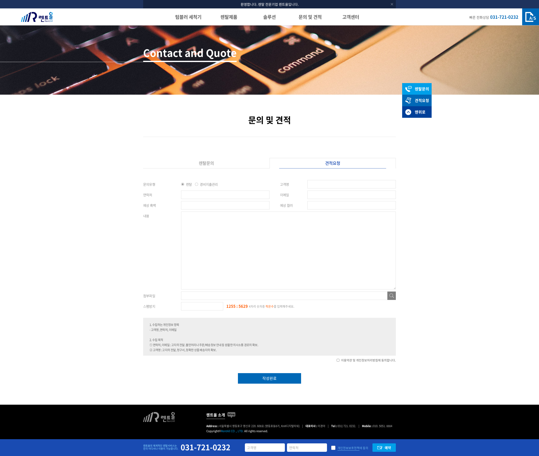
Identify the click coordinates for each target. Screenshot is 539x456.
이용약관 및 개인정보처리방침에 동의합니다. (368, 360)
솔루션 (269, 16)
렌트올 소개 (215, 415)
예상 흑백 (149, 205)
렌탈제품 (228, 16)
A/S (530, 16)
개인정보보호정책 (348, 448)
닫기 (392, 4)
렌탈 (189, 184)
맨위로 (420, 112)
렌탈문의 (206, 163)
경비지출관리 (209, 184)
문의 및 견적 (310, 16)
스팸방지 (149, 306)
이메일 (284, 194)
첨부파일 (149, 295)
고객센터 (350, 16)
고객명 (284, 184)
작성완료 (269, 378)
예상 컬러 (286, 205)
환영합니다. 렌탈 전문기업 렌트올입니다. (270, 4)
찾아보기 (391, 296)
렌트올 (37, 17)
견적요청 (332, 163)
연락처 (147, 194)
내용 (146, 215)
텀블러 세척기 (188, 16)
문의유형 (149, 184)
